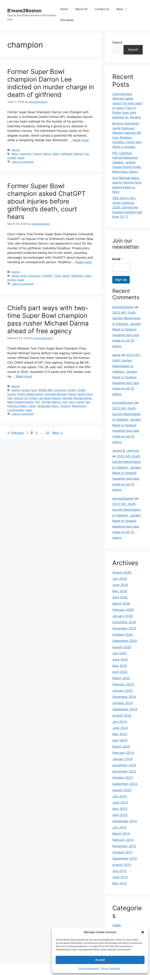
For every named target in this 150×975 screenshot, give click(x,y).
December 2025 (124, 622)
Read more (81, 140)
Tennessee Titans (47, 405)
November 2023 (124, 771)
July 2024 (119, 722)
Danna (72, 394)
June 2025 (120, 659)
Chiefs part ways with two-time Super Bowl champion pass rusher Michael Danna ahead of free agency (48, 319)
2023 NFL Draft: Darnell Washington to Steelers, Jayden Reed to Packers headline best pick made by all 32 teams (126, 329)
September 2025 (124, 641)
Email (117, 259)
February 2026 (123, 610)
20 (47, 433)
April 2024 (120, 740)
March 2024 (121, 746)
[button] (143, 932)
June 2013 (120, 877)
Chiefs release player (30, 394)
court (58, 275)
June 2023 (120, 802)
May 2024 (119, 734)
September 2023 (124, 784)
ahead (26, 390)
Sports (16, 149)
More (120, 9)
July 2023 (119, 796)
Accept (100, 959)
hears (88, 275)
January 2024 (122, 759)
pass (72, 401)
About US (81, 9)
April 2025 (119, 672)
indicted (78, 153)
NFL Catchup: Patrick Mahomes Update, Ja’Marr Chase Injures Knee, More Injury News (127, 162)
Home (64, 9)
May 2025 (119, 666)
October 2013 (122, 852)
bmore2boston (123, 307)
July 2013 (119, 871)
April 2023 (120, 815)
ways (29, 410)
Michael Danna (82, 398)
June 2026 (120, 585)
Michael (67, 398)
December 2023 (124, 765)
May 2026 (119, 591)
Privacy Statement (110, 968)
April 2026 (120, 597)
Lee (86, 153)
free (9, 398)
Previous (15, 433)
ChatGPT (47, 275)
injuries (11, 279)
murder (11, 157)
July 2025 (119, 653)
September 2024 (124, 709)
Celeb (116, 925)
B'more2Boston (24, 10)
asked (15, 275)
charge (37, 153)
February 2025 (123, 684)
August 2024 (121, 715)
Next (57, 433)
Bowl (15, 153)
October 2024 (122, 703)
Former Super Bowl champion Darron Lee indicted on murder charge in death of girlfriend (50, 83)
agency (16, 390)
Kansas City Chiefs (25, 398)
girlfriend (66, 153)
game (116, 355)
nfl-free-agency (51, 401)
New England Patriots (20, 401)
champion (25, 153)
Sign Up (121, 279)
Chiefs (72, 390)
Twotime (65, 405)
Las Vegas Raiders (49, 398)
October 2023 (122, 777)
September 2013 (124, 858)
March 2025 (121, 678)
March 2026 (121, 603)
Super (21, 157)
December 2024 (124, 697)
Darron (47, 153)
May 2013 (119, 883)
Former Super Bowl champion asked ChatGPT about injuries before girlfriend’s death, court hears (46, 201)
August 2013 (121, 865)
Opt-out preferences (88, 968)
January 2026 (122, 616)
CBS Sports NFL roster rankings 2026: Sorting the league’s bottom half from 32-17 (127, 207)
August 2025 (121, 647)
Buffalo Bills (46, 390)
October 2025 (122, 634)
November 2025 (124, 628)
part (64, 401)
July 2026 (119, 579)
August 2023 (121, 790)
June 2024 (120, 728)
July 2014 (119, 827)
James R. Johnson (125, 450)
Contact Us (102, 9)
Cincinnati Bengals (55, 394)
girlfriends (77, 275)
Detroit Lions (85, 394)
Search (117, 42)
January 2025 (122, 690)
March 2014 (121, 833)
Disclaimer (67, 20)
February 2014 (123, 840)
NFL (37, 401)
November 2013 (124, 846)
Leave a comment (22, 161)
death (56, 153)
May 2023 (119, 809)
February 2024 (123, 753)
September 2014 (124, 821)
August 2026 (121, 572)
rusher (80, 401)
